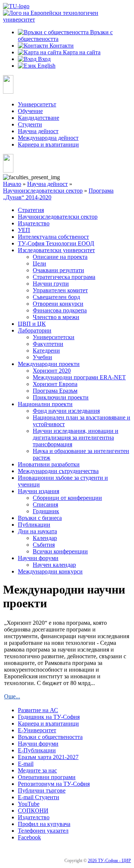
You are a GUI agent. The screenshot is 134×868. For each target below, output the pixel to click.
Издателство (34, 223)
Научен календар (54, 565)
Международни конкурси (50, 571)
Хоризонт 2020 (52, 370)
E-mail (26, 764)
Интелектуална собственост (53, 237)
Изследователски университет (56, 250)
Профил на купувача (44, 824)
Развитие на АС (38, 710)
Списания (45, 504)
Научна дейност (38, 131)
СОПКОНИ (33, 810)
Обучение (30, 111)
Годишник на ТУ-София (49, 717)
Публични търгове (42, 790)
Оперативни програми (47, 777)
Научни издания (38, 491)
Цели (39, 263)
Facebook (29, 837)
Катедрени (46, 350)
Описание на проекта (60, 257)
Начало (12, 184)
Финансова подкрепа (60, 310)
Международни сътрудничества (58, 471)
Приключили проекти (61, 397)
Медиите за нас (37, 770)
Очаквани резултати (58, 270)
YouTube (28, 804)
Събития (44, 544)
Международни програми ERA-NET (79, 377)
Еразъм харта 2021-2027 (48, 757)
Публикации (34, 524)
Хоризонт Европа (55, 384)
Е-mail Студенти (38, 797)
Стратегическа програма (64, 277)
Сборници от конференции (67, 498)
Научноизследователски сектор (43, 190)
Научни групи (51, 283)
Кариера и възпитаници (48, 144)
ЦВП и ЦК (32, 324)
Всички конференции (60, 551)
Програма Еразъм (55, 391)
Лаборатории (34, 330)
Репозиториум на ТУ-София (54, 784)
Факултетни (48, 344)
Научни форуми (38, 558)
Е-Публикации (37, 750)
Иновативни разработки (49, 464)
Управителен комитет (60, 290)
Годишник (46, 511)
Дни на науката (37, 531)
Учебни (42, 357)
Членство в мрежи (56, 317)
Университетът (37, 104)
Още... (12, 696)
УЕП (24, 230)
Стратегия (31, 210)
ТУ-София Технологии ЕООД (56, 243)
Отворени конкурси (58, 303)
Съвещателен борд (56, 297)
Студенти (30, 124)
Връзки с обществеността (50, 737)
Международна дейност (48, 138)
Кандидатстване (38, 118)
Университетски (53, 337)
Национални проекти (45, 404)
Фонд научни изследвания (66, 411)
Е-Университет (37, 730)
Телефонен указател (43, 830)
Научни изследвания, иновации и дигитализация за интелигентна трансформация (75, 437)
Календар (45, 538)
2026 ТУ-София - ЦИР (109, 860)
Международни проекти (49, 364)
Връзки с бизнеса (40, 518)
